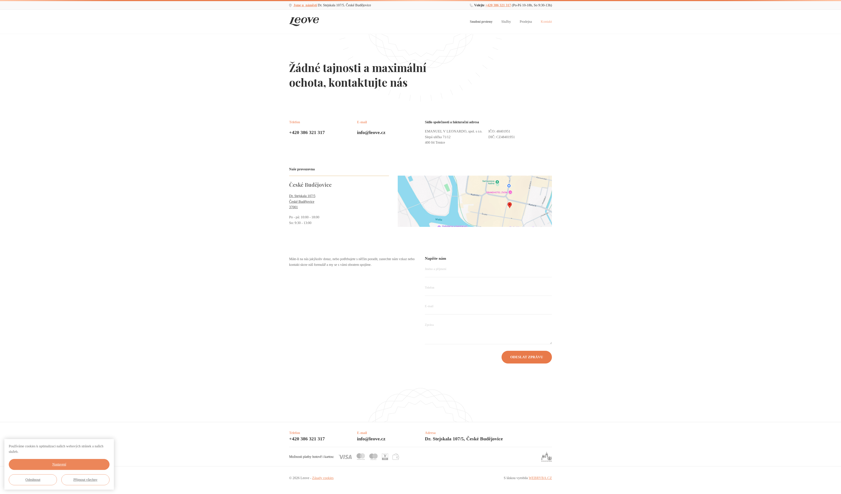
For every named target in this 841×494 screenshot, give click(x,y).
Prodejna (526, 21)
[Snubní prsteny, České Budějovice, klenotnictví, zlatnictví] (304, 18)
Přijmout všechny (85, 480)
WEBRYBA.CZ (540, 478)
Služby (506, 21)
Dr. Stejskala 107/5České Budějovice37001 (302, 201)
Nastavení (59, 464)
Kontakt (546, 21)
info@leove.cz (371, 132)
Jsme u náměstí (305, 5)
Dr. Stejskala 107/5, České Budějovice (464, 438)
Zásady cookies (323, 478)
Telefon (429, 287)
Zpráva (429, 324)
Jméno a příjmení (435, 269)
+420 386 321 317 (498, 5)
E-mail (429, 306)
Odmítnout (32, 480)
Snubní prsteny (481, 21)
